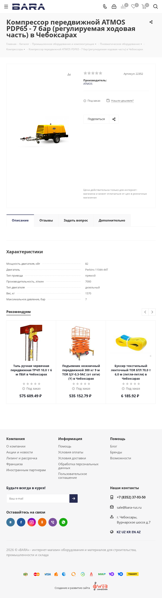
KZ (119, 532)
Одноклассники (42, 522)
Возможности (120, 458)
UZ (124, 532)
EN (134, 532)
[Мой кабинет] (114, 6)
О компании (16, 446)
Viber (53, 522)
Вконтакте (10, 522)
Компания (15, 438)
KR (129, 532)
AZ (139, 532)
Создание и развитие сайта (72, 588)
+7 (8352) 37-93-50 (131, 497)
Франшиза (14, 464)
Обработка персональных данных (78, 466)
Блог (113, 446)
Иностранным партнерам (26, 470)
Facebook (21, 522)
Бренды (116, 452)
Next (152, 312)
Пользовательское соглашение (72, 476)
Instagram (31, 522)
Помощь (64, 446)
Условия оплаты (70, 452)
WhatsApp (63, 522)
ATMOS (87, 84)
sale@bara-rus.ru (129, 507)
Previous (145, 312)
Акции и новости (19, 452)
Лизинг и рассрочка (21, 458)
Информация (70, 438)
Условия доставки (72, 458)
